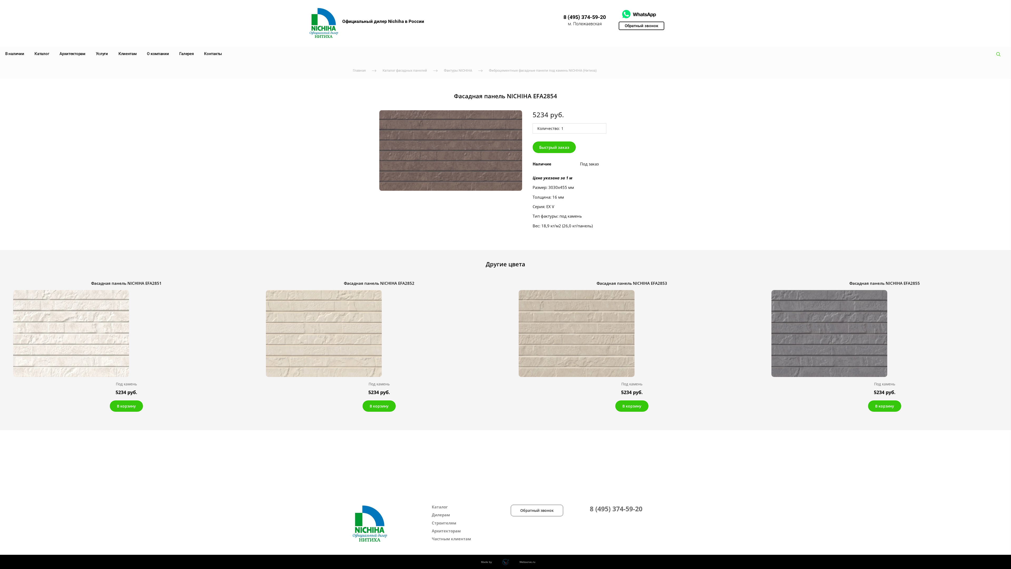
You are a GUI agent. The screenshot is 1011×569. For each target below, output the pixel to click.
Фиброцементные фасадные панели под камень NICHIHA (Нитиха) (543, 70)
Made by (486, 562)
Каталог (41, 53)
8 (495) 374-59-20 (584, 17)
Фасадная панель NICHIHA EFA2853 (632, 283)
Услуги (102, 53)
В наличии (14, 53)
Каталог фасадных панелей (405, 70)
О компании (158, 53)
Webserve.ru (527, 562)
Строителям (444, 523)
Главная (359, 70)
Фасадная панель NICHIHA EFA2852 (379, 283)
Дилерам (441, 514)
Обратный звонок (537, 510)
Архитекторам (72, 53)
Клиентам (127, 53)
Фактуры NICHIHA (458, 70)
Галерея (186, 53)
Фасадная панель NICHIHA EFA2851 (126, 283)
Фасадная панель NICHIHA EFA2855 (884, 283)
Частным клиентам (451, 538)
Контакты (213, 53)
